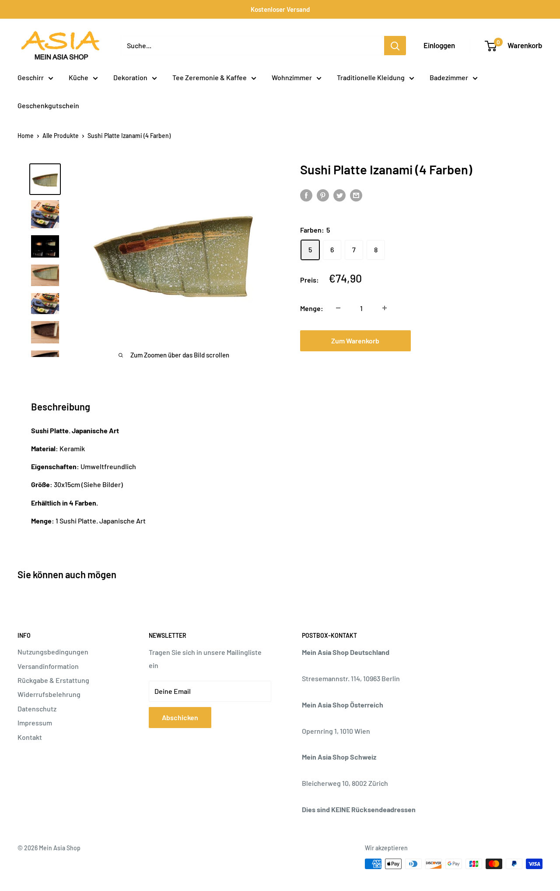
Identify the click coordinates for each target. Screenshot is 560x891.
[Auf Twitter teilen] (339, 195)
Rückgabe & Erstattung (53, 680)
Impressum (35, 722)
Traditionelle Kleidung (371, 77)
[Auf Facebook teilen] (306, 195)
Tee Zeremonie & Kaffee (209, 77)
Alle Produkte (60, 135)
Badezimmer (449, 77)
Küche (78, 77)
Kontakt (30, 737)
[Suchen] (395, 45)
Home (26, 135)
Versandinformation (48, 666)
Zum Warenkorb (355, 340)
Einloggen (439, 45)
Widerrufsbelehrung (49, 694)
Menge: (311, 308)
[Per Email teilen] (356, 195)
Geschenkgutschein (48, 105)
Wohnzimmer (292, 77)
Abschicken (180, 717)
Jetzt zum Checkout (473, 340)
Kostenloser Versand (280, 9)
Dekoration (130, 77)
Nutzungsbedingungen (53, 651)
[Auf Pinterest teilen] (323, 195)
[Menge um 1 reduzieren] (338, 308)
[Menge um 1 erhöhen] (384, 308)
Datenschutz (37, 708)
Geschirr (31, 77)
